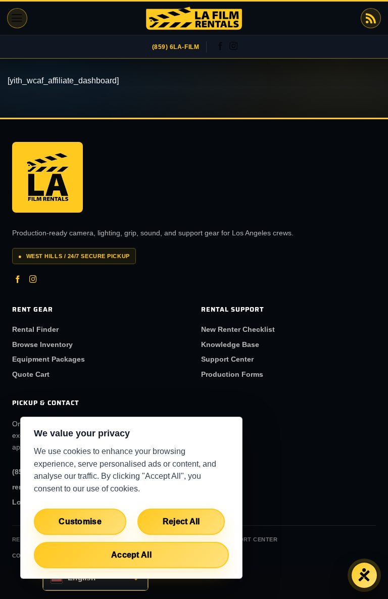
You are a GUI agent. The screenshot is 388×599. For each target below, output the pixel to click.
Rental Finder (35, 329)
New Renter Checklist (238, 329)
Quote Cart (31, 374)
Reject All (181, 521)
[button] (17, 18)
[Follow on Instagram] (233, 46)
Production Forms (232, 374)
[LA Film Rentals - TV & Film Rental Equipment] (194, 18)
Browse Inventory (42, 344)
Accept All (131, 555)
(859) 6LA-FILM (176, 47)
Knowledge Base (230, 344)
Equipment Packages (48, 359)
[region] (131, 498)
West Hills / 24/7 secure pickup (74, 256)
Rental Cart (371, 18)
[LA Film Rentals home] (47, 177)
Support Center (227, 359)
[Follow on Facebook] (220, 46)
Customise (80, 521)
